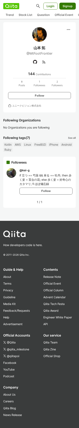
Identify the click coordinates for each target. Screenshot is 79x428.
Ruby (7, 149)
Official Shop (51, 356)
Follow (39, 95)
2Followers (57, 83)
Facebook (9, 362)
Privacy (8, 290)
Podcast (8, 376)
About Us (9, 394)
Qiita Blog (9, 408)
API (45, 324)
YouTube (9, 369)
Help (6, 317)
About (7, 276)
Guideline (9, 297)
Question (43, 15)
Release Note (52, 276)
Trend (10, 15)
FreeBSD (40, 144)
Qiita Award (51, 310)
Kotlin (8, 144)
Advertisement (12, 324)
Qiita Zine (49, 349)
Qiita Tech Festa (54, 304)
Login (50, 6)
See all (72, 137)
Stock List (25, 15)
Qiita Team (50, 342)
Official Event (64, 15)
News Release (12, 415)
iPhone (53, 144)
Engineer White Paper (57, 317)
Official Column (53, 290)
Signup (68, 6)
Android (66, 144)
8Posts (22, 83)
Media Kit (9, 304)
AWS (18, 144)
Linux (27, 144)
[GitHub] (35, 61)
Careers (8, 401)
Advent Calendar (54, 297)
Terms (7, 283)
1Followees (39, 83)
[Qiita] (11, 6)
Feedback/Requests (16, 310)
